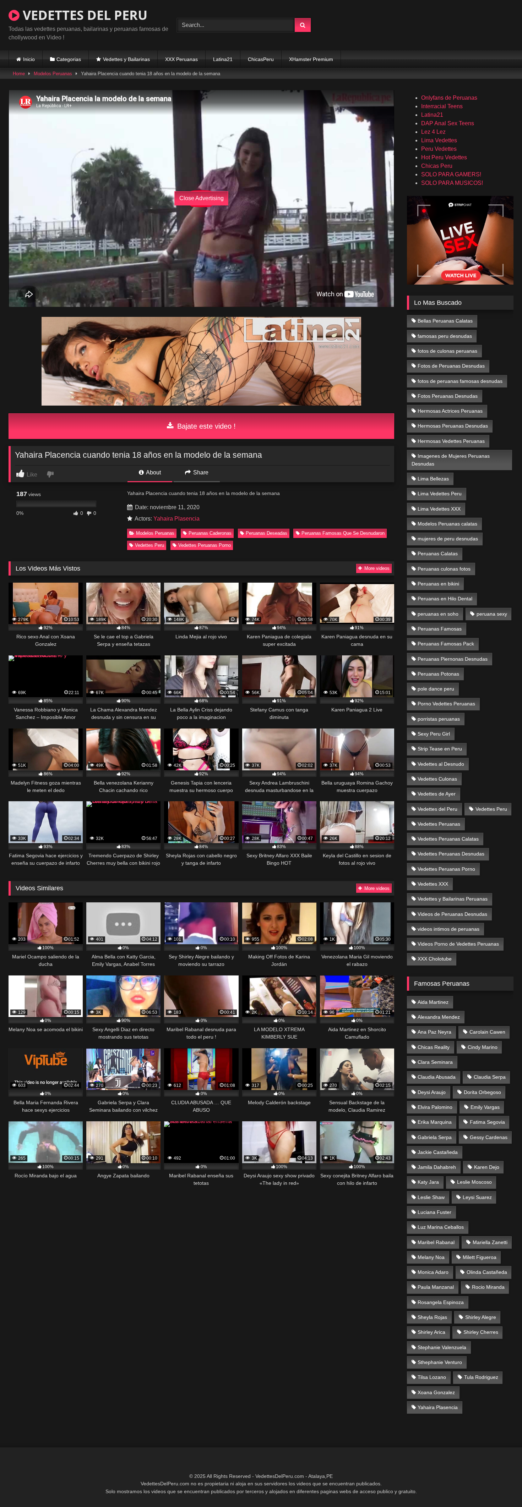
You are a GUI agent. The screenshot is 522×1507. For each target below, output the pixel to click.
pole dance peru (436, 689)
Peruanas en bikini (438, 584)
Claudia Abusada (437, 1077)
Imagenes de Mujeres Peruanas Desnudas (451, 460)
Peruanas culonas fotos (444, 569)
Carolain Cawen (487, 1032)
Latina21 (223, 59)
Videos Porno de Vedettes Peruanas (458, 944)
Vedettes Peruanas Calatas (448, 839)
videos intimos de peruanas (448, 929)
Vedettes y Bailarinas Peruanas (453, 899)
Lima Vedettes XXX (439, 509)
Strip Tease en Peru (440, 749)
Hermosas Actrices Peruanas (450, 411)
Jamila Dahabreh (437, 1167)
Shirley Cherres (480, 1332)
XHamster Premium (311, 59)
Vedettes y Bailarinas (126, 59)
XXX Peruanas (181, 59)
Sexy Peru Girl (434, 734)
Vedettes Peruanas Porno (204, 545)
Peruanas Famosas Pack (446, 644)
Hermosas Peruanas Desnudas (453, 426)
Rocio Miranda (488, 1287)
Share (200, 472)
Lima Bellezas (433, 479)
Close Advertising (201, 198)
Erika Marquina (435, 1122)
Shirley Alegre (480, 1317)
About (153, 472)
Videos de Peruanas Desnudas (452, 914)
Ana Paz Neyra (434, 1032)
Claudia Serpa (490, 1077)
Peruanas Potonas (438, 674)
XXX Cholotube (435, 959)
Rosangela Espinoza (441, 1302)
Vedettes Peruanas (439, 824)
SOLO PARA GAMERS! (451, 174)
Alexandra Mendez (439, 1017)
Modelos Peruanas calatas (447, 524)
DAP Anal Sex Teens (447, 123)
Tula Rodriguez (481, 1377)
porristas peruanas (439, 719)
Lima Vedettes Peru (440, 493)
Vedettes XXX (433, 884)
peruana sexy (492, 614)
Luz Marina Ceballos (441, 1227)
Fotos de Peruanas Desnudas (451, 366)
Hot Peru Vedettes (444, 157)
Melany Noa (431, 1257)
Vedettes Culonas (437, 779)
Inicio (29, 59)
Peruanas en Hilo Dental (445, 598)
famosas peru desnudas (445, 336)
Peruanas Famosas (440, 629)
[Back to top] (500, 1486)
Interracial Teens (442, 106)
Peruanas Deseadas (266, 533)
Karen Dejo (486, 1167)
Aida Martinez (433, 1002)
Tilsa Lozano (432, 1377)
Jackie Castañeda (438, 1152)
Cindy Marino (482, 1047)
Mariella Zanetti (490, 1242)
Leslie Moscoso (474, 1182)
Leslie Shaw (431, 1197)
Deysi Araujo (432, 1092)
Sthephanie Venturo (440, 1362)
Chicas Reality (434, 1047)
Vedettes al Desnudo (441, 764)
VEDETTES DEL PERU (83, 15)
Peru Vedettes (439, 149)
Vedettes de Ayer (437, 794)
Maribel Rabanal (436, 1242)
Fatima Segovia (487, 1122)
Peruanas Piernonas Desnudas (453, 659)
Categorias (68, 59)
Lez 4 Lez (433, 132)
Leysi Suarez (477, 1197)
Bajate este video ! (205, 426)
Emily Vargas (485, 1107)
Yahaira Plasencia (176, 519)
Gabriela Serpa (435, 1137)
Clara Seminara (435, 1062)
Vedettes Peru (149, 545)
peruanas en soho (438, 614)
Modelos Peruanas (53, 73)
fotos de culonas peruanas (447, 351)
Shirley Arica (431, 1332)
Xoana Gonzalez (436, 1392)
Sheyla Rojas (432, 1317)
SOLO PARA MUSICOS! (452, 183)
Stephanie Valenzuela (442, 1347)
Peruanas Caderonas (210, 533)
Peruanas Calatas (438, 553)
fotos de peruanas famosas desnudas (460, 381)
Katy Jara (428, 1182)
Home (19, 73)
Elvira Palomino (435, 1107)
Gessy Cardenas (488, 1137)
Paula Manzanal (436, 1287)
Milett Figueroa (479, 1257)
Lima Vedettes (439, 140)
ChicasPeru (261, 59)
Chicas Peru (436, 166)
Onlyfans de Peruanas (449, 98)
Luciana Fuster (434, 1212)
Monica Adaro (433, 1272)
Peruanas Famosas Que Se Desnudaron (343, 533)
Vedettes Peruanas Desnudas (451, 854)
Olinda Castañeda (487, 1272)
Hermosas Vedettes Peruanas (451, 441)
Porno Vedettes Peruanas (446, 703)
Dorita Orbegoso (482, 1092)
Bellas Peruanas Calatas (445, 321)
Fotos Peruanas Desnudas (448, 396)
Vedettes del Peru (437, 809)
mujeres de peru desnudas (448, 538)
